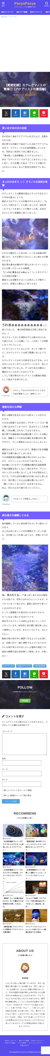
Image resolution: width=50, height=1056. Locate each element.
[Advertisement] (25, 45)
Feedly (25, 701)
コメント (7, 731)
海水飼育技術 (40, 666)
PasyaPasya (25, 3)
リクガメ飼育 (21, 1043)
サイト (5, 780)
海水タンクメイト (7, 12)
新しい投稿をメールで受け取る (18, 795)
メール (5, 769)
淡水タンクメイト (36, 12)
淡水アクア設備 (10, 1043)
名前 (4, 759)
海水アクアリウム (25, 666)
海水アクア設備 (22, 12)
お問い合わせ (24, 1045)
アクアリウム (9, 666)
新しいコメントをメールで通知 (18, 790)
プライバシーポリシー (36, 1043)
